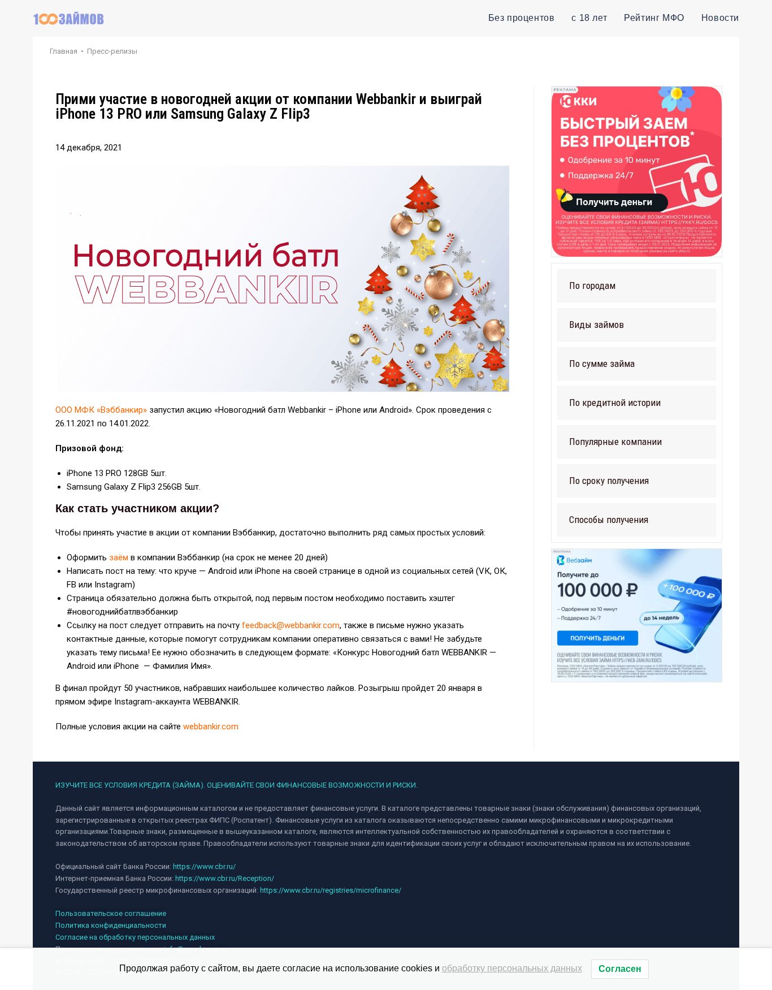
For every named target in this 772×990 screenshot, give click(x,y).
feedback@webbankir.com (291, 625)
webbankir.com (210, 726)
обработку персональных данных (512, 968)
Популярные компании (615, 441)
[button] (636, 286)
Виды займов (596, 324)
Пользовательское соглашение (110, 913)
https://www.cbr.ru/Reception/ (224, 878)
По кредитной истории (615, 402)
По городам (592, 285)
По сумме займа (602, 363)
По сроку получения (609, 480)
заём (118, 557)
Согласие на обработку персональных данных (135, 937)
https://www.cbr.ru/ (204, 866)
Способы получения (608, 519)
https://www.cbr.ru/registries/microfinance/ (330, 890)
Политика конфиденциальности (110, 925)
